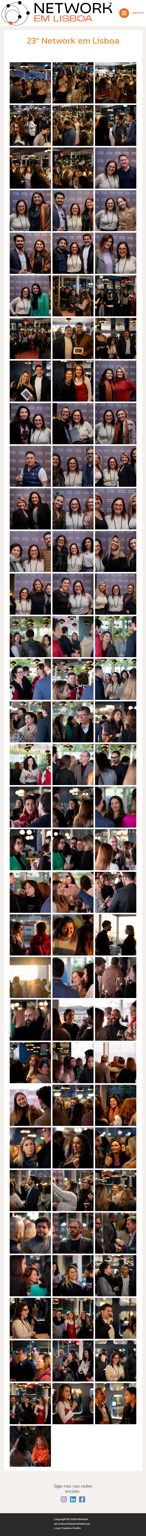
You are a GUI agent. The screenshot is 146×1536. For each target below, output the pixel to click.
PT (138, 13)
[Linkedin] (73, 1499)
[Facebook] (82, 1499)
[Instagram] (63, 1499)
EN (134, 13)
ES (142, 13)
